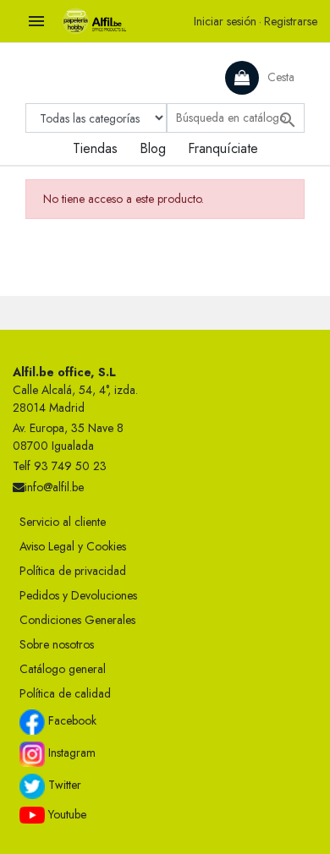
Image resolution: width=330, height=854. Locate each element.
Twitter (63, 784)
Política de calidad (65, 693)
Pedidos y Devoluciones (78, 595)
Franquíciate (223, 148)
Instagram (70, 752)
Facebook (70, 720)
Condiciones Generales (77, 619)
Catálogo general (62, 668)
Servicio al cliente (62, 521)
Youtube (65, 814)
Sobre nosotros (56, 644)
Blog (153, 148)
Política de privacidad (72, 570)
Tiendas (95, 148)
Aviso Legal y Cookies (72, 546)
